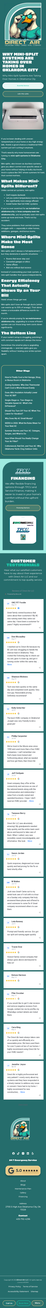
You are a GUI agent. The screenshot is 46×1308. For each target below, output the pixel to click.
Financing (23, 1197)
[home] (23, 24)
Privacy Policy (14, 1286)
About (23, 1181)
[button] (37, 1303)
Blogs (23, 1185)
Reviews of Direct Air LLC (23, 591)
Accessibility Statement (18, 1291)
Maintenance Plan (23, 1189)
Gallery (23, 1193)
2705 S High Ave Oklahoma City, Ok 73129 (23, 1208)
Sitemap (34, 1291)
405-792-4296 (23, 1219)
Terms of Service (30, 1286)
